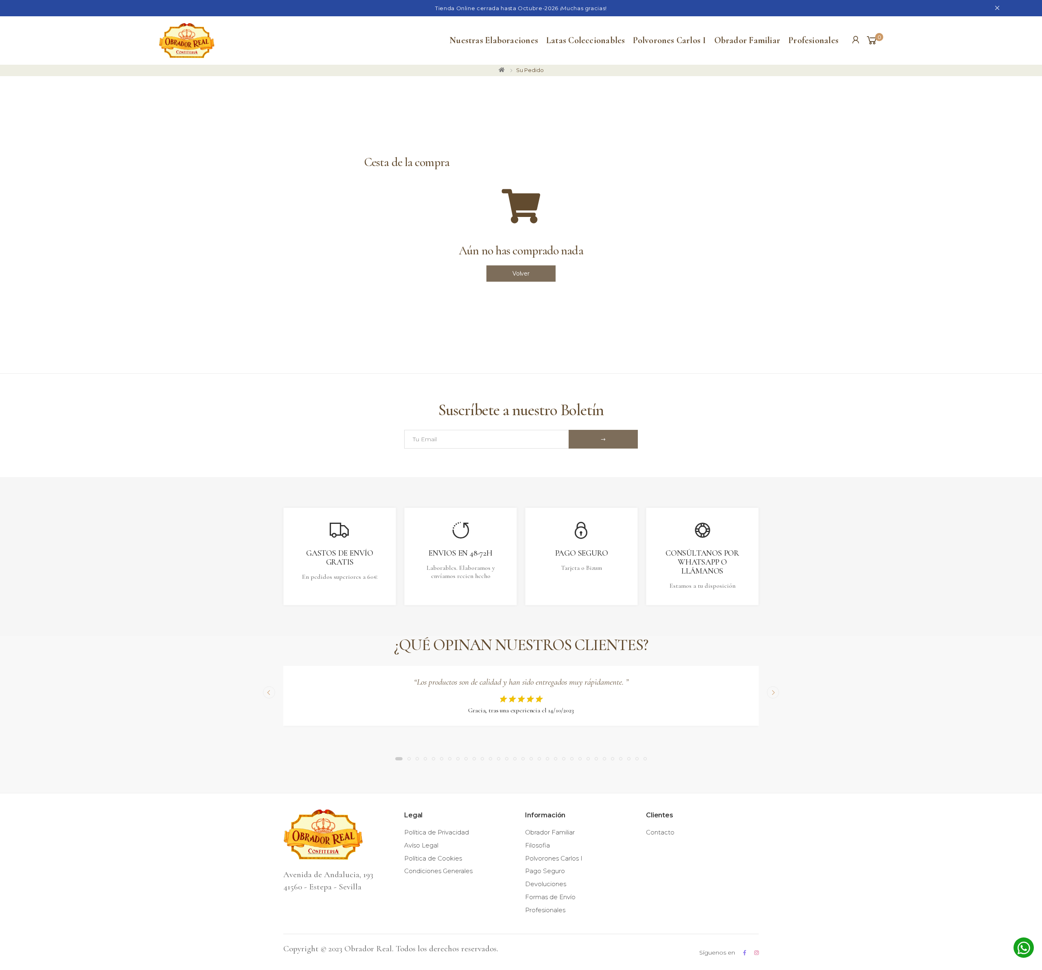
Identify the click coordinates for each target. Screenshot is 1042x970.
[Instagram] (756, 952)
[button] (874, 41)
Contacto (660, 832)
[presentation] (269, 692)
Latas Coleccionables (585, 40)
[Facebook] (744, 952)
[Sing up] (603, 439)
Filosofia (537, 845)
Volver (521, 273)
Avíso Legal (421, 845)
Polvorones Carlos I (669, 40)
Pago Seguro (545, 871)
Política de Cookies (433, 858)
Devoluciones (545, 884)
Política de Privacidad (436, 832)
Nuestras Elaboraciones (493, 40)
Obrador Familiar (747, 40)
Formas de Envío (550, 897)
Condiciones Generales (438, 871)
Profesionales (813, 40)
